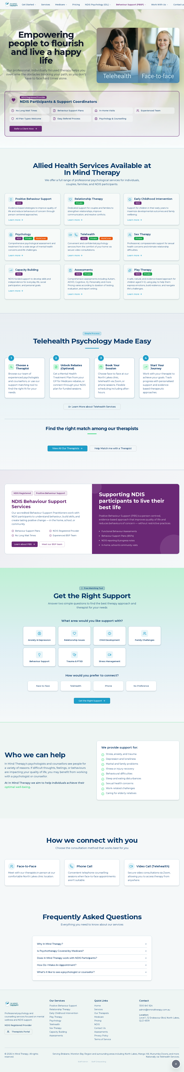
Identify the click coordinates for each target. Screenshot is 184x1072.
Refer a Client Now (24, 128)
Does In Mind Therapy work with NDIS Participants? (67, 958)
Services (45, 4)
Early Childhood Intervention (63, 1013)
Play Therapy (55, 1017)
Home (97, 1005)
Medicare (60, 4)
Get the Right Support (90, 700)
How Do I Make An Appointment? (56, 965)
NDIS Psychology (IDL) (97, 4)
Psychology (55, 1020)
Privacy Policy (101, 1035)
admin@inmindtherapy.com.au (154, 1009)
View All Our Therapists (65, 448)
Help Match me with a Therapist (113, 448)
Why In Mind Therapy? (50, 944)
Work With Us (158, 4)
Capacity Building (58, 1032)
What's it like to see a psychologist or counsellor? (66, 972)
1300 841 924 (146, 1005)
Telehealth (54, 1024)
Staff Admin (83, 1061)
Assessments (56, 1035)
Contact (144, 1000)
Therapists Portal (21, 1031)
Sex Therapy (55, 1028)
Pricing (76, 4)
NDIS (97, 1024)
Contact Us (100, 1028)
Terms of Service (102, 1039)
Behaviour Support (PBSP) (130, 4)
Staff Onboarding (98, 1061)
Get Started (28, 4)
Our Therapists (101, 1013)
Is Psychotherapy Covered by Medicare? (60, 951)
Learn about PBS (23, 544)
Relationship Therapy (59, 1009)
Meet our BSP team (52, 544)
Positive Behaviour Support (63, 1005)
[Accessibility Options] (176, 1064)
